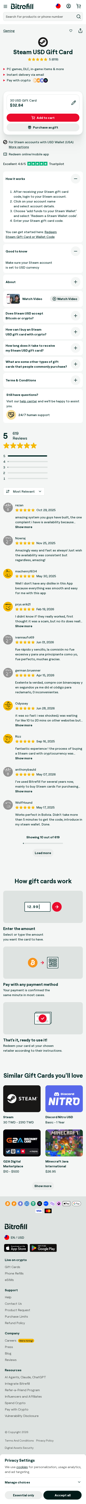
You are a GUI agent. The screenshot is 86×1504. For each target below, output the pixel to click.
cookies (22, 1467)
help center (28, 401)
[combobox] (39, 16)
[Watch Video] (13, 299)
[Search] (79, 16)
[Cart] (79, 6)
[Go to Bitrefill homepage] (22, 6)
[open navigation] (5, 6)
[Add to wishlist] (71, 31)
